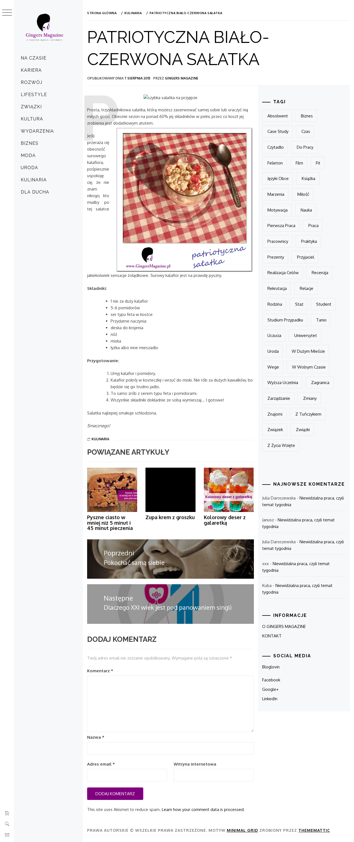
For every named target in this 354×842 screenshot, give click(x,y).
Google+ (270, 689)
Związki (31, 106)
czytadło (275, 147)
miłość (303, 194)
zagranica (320, 382)
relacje (306, 288)
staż (299, 304)
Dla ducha (35, 192)
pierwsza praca (281, 225)
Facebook (271, 680)
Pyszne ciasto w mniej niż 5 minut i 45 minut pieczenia (110, 522)
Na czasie (33, 58)
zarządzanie (278, 398)
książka (308, 178)
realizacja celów (283, 272)
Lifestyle (34, 94)
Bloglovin (271, 667)
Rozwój (31, 82)
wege (273, 367)
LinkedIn (269, 698)
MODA (28, 155)
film (299, 163)
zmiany (310, 398)
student (323, 304)
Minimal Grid (242, 830)
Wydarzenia (37, 131)
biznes (307, 116)
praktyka (309, 241)
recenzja (320, 272)
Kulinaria (34, 179)
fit (318, 163)
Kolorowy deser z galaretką (225, 520)
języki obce (278, 178)
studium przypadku (285, 320)
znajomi (274, 414)
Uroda (29, 167)
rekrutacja (277, 288)
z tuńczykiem (308, 414)
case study (277, 131)
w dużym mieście (308, 351)
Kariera (31, 70)
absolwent (277, 116)
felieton (275, 163)
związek (275, 429)
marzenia (275, 194)
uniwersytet (305, 335)
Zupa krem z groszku (170, 517)
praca (313, 225)
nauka (306, 210)
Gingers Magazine (181, 78)
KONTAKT (272, 635)
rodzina (274, 304)
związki (303, 429)
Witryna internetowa (195, 764)
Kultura (32, 119)
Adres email (101, 764)
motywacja (277, 210)
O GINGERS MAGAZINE (284, 626)
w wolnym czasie (309, 367)
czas (305, 131)
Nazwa (95, 737)
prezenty (275, 257)
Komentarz (100, 670)
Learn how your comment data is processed (203, 809)
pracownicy (277, 241)
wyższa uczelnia (282, 382)
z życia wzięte (281, 445)
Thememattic (314, 830)
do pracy (305, 147)
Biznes (29, 143)
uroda (273, 351)
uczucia (274, 335)
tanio (321, 320)
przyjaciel (305, 257)
